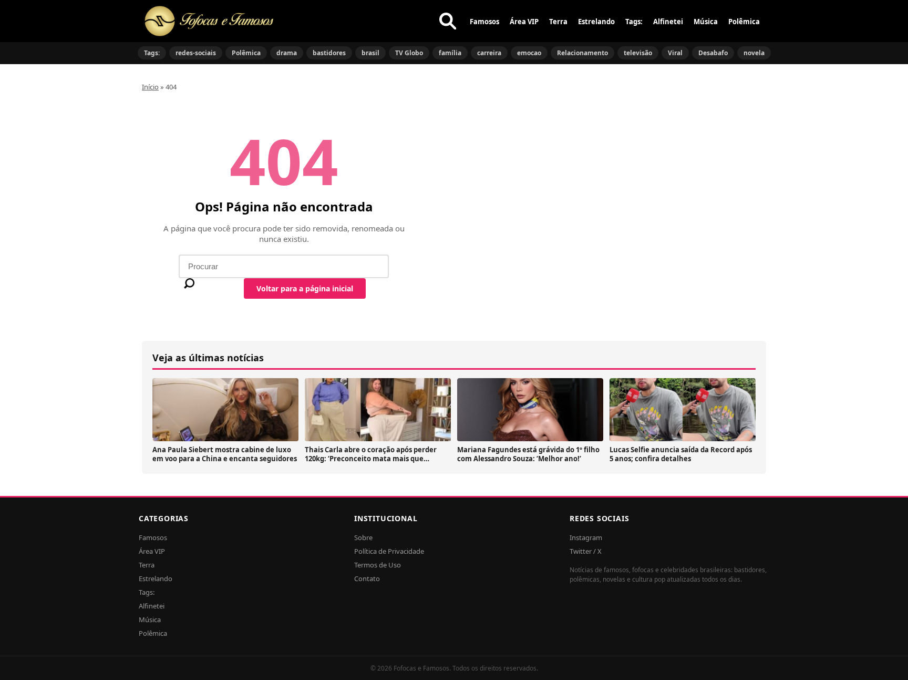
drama (286, 52)
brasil (370, 52)
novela (754, 52)
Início (150, 87)
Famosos (484, 21)
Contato (367, 578)
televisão (638, 52)
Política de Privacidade (389, 551)
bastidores (329, 52)
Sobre (363, 537)
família (450, 52)
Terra (558, 21)
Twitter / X (586, 551)
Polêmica (744, 21)
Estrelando (596, 21)
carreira (489, 52)
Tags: (634, 21)
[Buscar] (447, 21)
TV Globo (409, 52)
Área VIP (524, 21)
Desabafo (713, 52)
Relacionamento (582, 52)
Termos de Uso (377, 565)
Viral (675, 52)
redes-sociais (196, 52)
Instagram (586, 537)
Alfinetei (668, 21)
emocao (529, 52)
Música (706, 21)
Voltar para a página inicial (304, 288)
